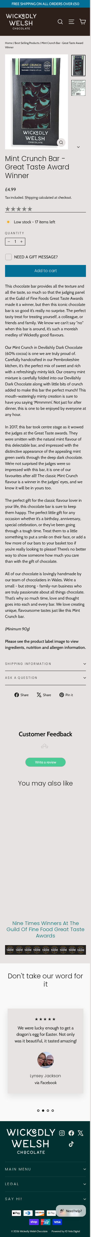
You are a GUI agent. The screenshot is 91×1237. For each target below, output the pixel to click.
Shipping (31, 197)
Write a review (45, 762)
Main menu (18, 1169)
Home (9, 43)
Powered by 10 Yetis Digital (66, 1231)
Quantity (14, 233)
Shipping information (28, 664)
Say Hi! (13, 1198)
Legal (12, 1183)
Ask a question (21, 678)
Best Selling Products (27, 43)
